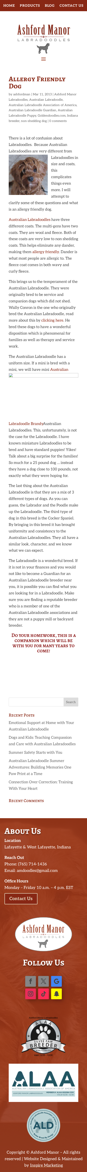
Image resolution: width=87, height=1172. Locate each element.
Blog (50, 6)
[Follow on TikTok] (43, 993)
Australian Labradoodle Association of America (43, 105)
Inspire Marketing (46, 1165)
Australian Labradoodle (46, 100)
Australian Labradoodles (29, 220)
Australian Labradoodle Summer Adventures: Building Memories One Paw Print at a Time (40, 767)
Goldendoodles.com (52, 115)
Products (30, 6)
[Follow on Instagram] (30, 993)
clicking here (52, 320)
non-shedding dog (34, 121)
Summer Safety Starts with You (35, 752)
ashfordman (21, 94)
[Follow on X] (43, 981)
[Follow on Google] (56, 981)
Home (9, 6)
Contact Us (71, 6)
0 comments (58, 121)
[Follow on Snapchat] (56, 993)
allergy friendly (45, 252)
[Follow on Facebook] (30, 981)
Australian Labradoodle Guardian (32, 110)
